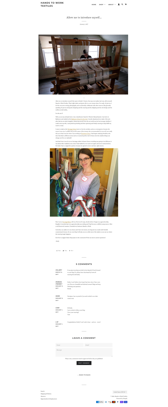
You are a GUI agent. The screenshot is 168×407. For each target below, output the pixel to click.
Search (42, 391)
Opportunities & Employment (49, 399)
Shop (101, 4)
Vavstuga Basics (67, 222)
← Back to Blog (84, 375)
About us (43, 396)
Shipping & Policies (46, 394)
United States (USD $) (119, 392)
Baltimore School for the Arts (79, 119)
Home (94, 4)
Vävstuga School (72, 129)
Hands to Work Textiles (52, 4)
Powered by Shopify (121, 398)
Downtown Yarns (85, 133)
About (111, 4)
